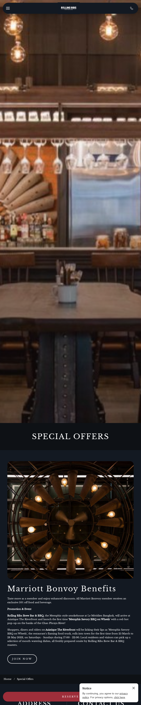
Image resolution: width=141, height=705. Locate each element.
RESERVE (70, 696)
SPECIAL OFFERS (70, 436)
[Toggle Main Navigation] (8, 8)
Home (7, 679)
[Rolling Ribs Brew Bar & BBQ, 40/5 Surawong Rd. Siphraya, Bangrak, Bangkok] (69, 8)
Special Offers (25, 679)
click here (119, 697)
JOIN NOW (22, 658)
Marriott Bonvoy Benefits (61, 588)
